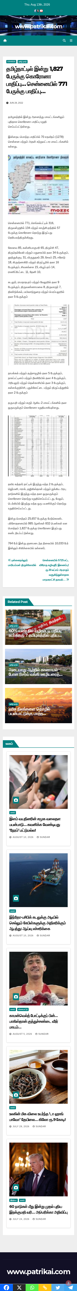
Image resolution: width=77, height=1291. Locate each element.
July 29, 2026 (21, 1126)
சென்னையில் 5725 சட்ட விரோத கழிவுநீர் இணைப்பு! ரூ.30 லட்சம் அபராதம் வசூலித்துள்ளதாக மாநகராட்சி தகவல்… (54, 570)
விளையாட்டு (23, 1009)
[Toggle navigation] (71, 41)
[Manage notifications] (68, 1283)
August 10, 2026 (23, 837)
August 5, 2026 (23, 1034)
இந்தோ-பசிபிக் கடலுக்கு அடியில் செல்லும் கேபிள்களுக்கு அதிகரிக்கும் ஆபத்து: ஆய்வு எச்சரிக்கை (37, 923)
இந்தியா (13, 1200)
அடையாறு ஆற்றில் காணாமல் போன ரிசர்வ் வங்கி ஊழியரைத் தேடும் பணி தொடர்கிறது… (34, 674)
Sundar (45, 837)
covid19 (11, 62)
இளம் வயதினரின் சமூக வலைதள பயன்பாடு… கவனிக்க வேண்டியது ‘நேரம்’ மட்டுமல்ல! (35, 824)
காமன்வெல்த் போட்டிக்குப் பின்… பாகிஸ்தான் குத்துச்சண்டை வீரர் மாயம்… (33, 1021)
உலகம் (12, 813)
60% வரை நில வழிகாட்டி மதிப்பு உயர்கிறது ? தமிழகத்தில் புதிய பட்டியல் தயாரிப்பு (35, 635)
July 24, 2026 (21, 1219)
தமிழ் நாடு (23, 62)
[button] (64, 40)
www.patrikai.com (38, 26)
